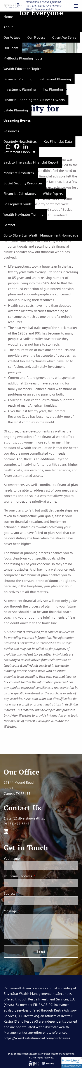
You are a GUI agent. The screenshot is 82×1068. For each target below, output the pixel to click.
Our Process (36, 37)
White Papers (53, 193)
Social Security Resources (22, 183)
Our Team (10, 48)
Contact (9, 225)
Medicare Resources (18, 173)
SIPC (48, 1004)
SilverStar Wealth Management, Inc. (30, 993)
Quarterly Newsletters (20, 141)
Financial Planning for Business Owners (34, 100)
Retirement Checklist (19, 152)
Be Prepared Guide (17, 204)
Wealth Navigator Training (23, 214)
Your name (28, 858)
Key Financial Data (58, 141)
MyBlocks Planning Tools (22, 58)
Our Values (11, 37)
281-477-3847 (18, 823)
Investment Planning (19, 89)
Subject (25, 893)
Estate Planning (15, 110)
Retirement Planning (55, 79)
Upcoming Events (17, 120)
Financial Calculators (19, 193)
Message (26, 911)
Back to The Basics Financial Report (30, 162)
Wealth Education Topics (22, 68)
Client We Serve (64, 37)
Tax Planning (53, 89)
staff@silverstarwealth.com (27, 818)
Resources (11, 131)
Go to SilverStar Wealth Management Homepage (40, 235)
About (8, 27)
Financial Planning (18, 79)
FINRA (37, 1004)
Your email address (34, 876)
